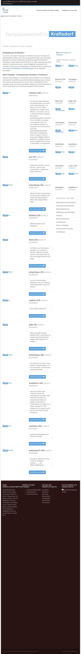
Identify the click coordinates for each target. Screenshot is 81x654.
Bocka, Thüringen (62, 225)
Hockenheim (46, 502)
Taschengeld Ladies (29, 1)
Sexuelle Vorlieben (32, 494)
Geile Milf (5, 1)
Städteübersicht (31, 492)
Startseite (5, 46)
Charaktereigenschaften (34, 490)
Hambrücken (46, 500)
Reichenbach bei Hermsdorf (66, 202)
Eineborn (59, 215)
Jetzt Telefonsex (7, 3)
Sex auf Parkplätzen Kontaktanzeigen (21, 68)
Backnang (45, 494)
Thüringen (22, 46)
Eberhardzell (46, 496)
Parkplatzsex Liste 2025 (69, 10)
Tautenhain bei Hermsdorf (65, 206)
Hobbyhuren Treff (15, 1)
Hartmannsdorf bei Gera (64, 228)
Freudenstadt (46, 498)
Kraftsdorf (33, 95)
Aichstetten (45, 490)
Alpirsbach (45, 492)
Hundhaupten (61, 222)
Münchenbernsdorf (62, 219)
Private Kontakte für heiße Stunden (48, 10)
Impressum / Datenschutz (70, 651)
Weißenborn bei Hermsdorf (65, 212)
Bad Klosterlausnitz (63, 209)
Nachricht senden (36, 150)
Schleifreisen (60, 232)
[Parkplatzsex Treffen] (5, 10)
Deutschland (13, 46)
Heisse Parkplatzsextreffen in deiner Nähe (24, 651)
